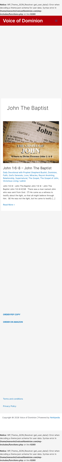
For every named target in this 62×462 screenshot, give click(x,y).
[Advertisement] (31, 58)
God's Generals (16, 175)
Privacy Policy (9, 406)
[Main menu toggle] (56, 21)
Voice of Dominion (23, 20)
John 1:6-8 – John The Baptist (27, 168)
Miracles (33, 175)
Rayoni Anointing (46, 175)
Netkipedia (55, 417)
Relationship (8, 178)
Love (26, 175)
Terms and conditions (13, 399)
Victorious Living (10, 181)
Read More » (9, 204)
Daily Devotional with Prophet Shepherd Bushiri (25, 172)
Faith (5, 175)
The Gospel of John (49, 178)
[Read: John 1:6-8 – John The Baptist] (31, 142)
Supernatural (21, 178)
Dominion (52, 172)
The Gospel (34, 178)
